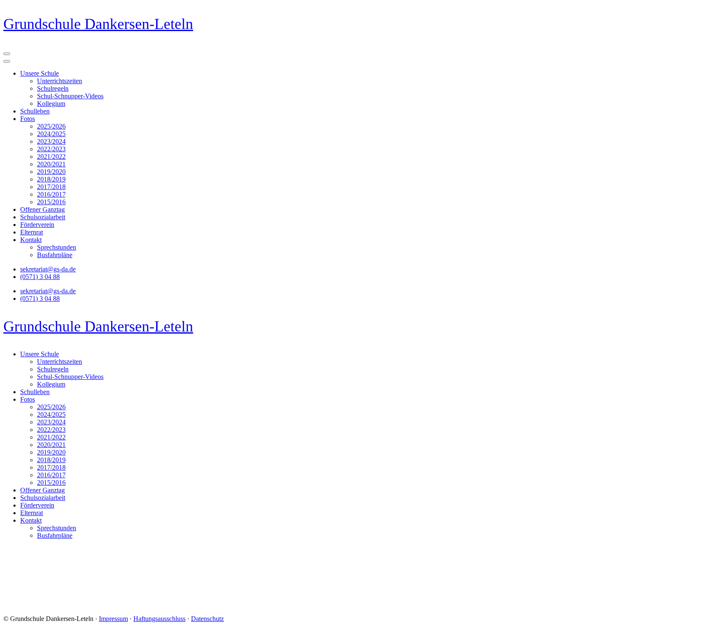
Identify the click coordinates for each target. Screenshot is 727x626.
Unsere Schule (39, 73)
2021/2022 (51, 156)
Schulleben (35, 111)
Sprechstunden (56, 247)
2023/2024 (51, 141)
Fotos (27, 118)
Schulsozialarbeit (42, 217)
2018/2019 (51, 179)
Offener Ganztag (42, 209)
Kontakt (31, 239)
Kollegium (51, 103)
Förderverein (37, 224)
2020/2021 (51, 164)
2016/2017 (51, 194)
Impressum (113, 618)
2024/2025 (51, 133)
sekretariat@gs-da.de (48, 269)
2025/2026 (51, 126)
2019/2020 (51, 171)
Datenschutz (207, 618)
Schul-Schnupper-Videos (70, 96)
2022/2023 (51, 149)
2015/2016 (51, 201)
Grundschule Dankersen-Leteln (98, 24)
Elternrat (31, 232)
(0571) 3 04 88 (40, 276)
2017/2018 (51, 186)
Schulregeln (53, 88)
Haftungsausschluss (159, 618)
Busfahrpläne (54, 254)
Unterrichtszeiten (59, 80)
